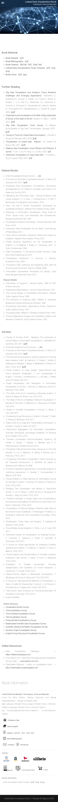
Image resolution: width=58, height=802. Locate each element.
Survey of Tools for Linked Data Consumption (25, 135)
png (7, 71)
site (39, 176)
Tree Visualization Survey (16, 610)
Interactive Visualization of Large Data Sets (24, 155)
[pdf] (13, 112)
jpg (25, 74)
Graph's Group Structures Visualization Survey (25, 633)
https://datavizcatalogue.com (18, 654)
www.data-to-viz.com (29, 661)
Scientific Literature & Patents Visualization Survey (27, 627)
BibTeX (23, 65)
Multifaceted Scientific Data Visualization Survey (26, 624)
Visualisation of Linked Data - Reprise (23, 142)
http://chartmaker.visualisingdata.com (22, 668)
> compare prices (27, 770)
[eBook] (9, 770)
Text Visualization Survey (16, 617)
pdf (21, 58)
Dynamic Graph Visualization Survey (21, 630)
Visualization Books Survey (17, 607)
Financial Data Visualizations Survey (21, 620)
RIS (29, 65)
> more (45, 770)
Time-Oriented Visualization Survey (20, 614)
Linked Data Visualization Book (17, 798)
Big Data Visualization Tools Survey (24, 125)
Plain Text (37, 65)
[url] (49, 152)
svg (53, 68)
